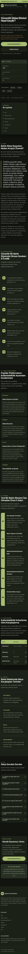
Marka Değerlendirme (9, 118)
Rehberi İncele (14, 49)
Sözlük (5, 128)
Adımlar (5, 121)
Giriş (5, 112)
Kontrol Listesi (7, 115)
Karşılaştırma (6, 124)
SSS (4, 131)
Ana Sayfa (3, 97)
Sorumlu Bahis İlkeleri (14, 44)
